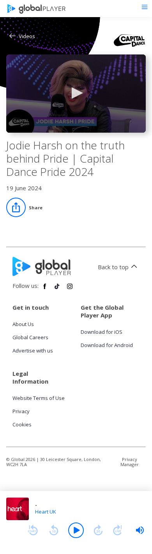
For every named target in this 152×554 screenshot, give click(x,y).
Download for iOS (101, 331)
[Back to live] (117, 530)
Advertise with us (32, 350)
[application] (76, 93)
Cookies (22, 424)
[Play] (76, 530)
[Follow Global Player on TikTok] (57, 289)
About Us (23, 324)
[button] (76, 93)
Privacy (21, 411)
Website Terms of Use (38, 397)
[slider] (140, 530)
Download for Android (107, 345)
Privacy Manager (129, 462)
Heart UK (45, 511)
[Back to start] (33, 530)
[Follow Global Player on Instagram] (69, 289)
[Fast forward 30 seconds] (98, 530)
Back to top (113, 267)
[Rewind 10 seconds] (54, 530)
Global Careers (30, 337)
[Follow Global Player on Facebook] (44, 289)
